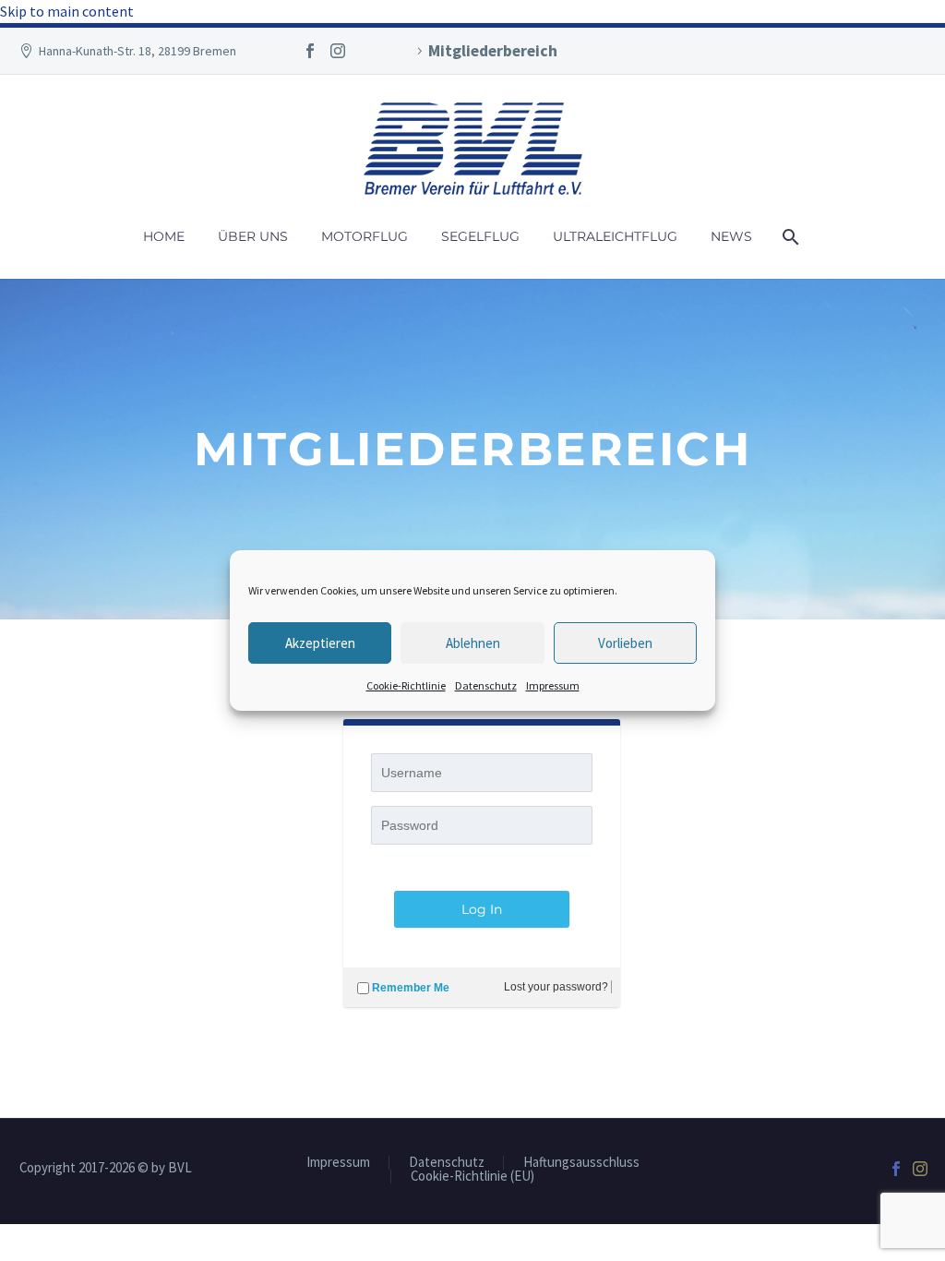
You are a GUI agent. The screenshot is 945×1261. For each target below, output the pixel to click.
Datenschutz (486, 685)
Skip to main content (67, 11)
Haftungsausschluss (581, 1163)
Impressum (553, 685)
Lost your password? (556, 986)
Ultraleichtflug (615, 236)
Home (164, 236)
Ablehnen (473, 643)
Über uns (253, 236)
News (731, 236)
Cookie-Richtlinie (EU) (472, 1176)
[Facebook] (310, 50)
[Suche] (789, 236)
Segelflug (480, 236)
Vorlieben (625, 643)
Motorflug (364, 236)
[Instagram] (338, 50)
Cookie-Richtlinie (406, 685)
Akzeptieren (320, 643)
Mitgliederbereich (492, 51)
